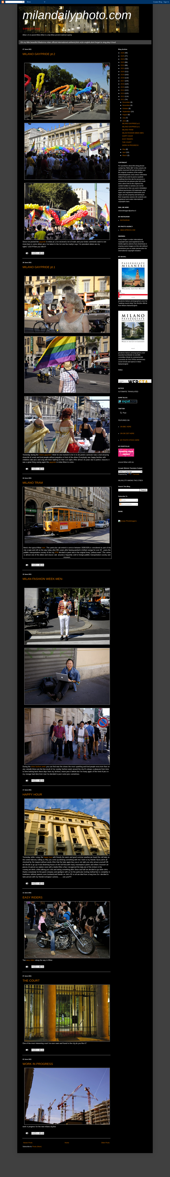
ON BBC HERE (125, 427)
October (125, 108)
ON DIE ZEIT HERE (127, 433)
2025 (123, 56)
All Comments (126, 504)
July (124, 118)
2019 (123, 75)
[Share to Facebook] (40, 253)
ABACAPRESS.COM (127, 230)
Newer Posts (27, 1143)
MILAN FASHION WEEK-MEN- (43, 579)
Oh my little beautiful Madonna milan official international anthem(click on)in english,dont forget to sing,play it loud (68, 42)
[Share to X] (37, 253)
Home (67, 1143)
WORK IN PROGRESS (38, 1064)
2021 (123, 68)
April (124, 152)
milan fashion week (38, 767)
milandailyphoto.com (77, 15)
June (124, 121)
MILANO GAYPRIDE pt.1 (39, 267)
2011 (123, 99)
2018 (123, 78)
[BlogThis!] (35, 253)
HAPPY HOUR (32, 794)
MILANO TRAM (33, 482)
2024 (123, 59)
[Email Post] (27, 253)
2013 (123, 93)
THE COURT (31, 980)
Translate (136, 474)
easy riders (30, 960)
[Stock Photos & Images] (126, 456)
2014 (123, 90)
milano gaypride (45, 455)
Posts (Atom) (37, 1147)
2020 (123, 72)
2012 (123, 96)
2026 (123, 53)
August (125, 115)
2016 (123, 84)
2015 (123, 87)
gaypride (42, 242)
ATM (56, 552)
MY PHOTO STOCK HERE (129, 440)
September (126, 112)
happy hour (48, 857)
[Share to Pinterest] (42, 253)
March (124, 155)
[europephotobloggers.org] (127, 521)
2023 (123, 62)
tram (43, 548)
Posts (123, 500)
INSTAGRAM (124, 220)
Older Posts (105, 1143)
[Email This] (32, 253)
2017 (123, 81)
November (126, 105)
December (126, 102)
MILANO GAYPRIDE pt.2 (39, 54)
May (124, 149)
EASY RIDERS (32, 897)
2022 (123, 65)
